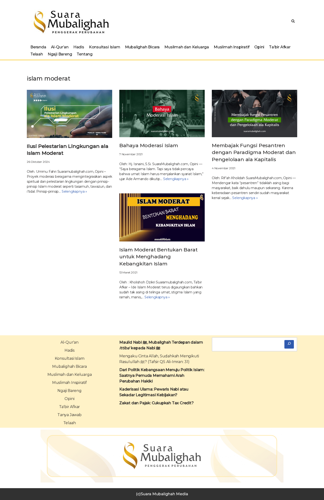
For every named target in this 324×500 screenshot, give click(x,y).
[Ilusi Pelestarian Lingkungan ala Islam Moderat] (69, 114)
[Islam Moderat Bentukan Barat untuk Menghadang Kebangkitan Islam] (162, 217)
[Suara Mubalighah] (70, 22)
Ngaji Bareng (60, 54)
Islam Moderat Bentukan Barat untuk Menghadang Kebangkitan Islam (158, 257)
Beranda (38, 47)
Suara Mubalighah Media (164, 494)
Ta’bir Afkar (280, 47)
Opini (259, 47)
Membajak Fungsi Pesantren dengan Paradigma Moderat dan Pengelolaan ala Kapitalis (254, 152)
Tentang (85, 54)
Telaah (36, 54)
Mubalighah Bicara (142, 47)
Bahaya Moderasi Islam (148, 145)
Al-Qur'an (69, 342)
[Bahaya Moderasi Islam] (162, 113)
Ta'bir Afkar (69, 407)
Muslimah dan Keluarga (186, 47)
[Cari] (289, 344)
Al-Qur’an (60, 47)
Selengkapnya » (74, 191)
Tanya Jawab (69, 415)
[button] (293, 21)
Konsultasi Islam (104, 47)
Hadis (78, 47)
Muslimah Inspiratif (232, 47)
